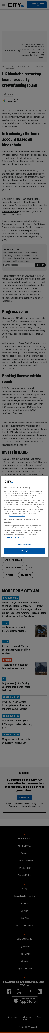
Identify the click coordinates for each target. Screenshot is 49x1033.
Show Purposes (24, 544)
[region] (24, 516)
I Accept (24, 551)
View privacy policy (17, 516)
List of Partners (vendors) (14, 537)
